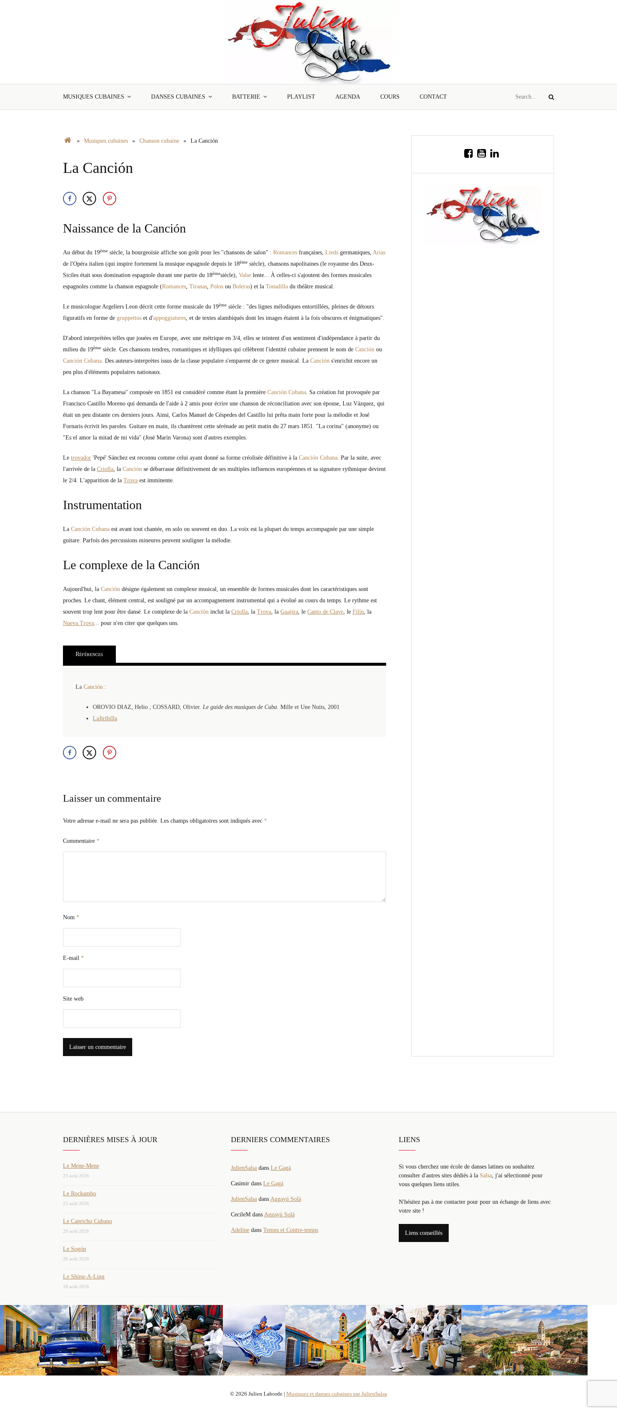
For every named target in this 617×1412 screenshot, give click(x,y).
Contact (433, 97)
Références (89, 654)
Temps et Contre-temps (290, 1230)
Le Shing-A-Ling (84, 1276)
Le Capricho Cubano (87, 1221)
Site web (73, 999)
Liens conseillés (423, 1233)
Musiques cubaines (93, 97)
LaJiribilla (105, 718)
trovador (81, 458)
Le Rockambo (79, 1193)
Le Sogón (74, 1249)
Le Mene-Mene (81, 1166)
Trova (130, 480)
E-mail (73, 958)
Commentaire (81, 841)
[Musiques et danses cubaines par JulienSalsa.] (68, 141)
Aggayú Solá (285, 1199)
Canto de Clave (325, 612)
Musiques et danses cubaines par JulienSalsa (336, 1394)
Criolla (105, 469)
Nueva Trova (78, 623)
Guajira (289, 612)
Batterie (246, 97)
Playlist (301, 97)
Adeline (240, 1230)
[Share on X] (89, 198)
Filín (358, 612)
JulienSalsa (244, 1168)
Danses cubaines (178, 97)
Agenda (347, 97)
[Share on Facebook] (69, 198)
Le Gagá (281, 1168)
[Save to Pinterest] (109, 198)
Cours (390, 97)
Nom (71, 917)
